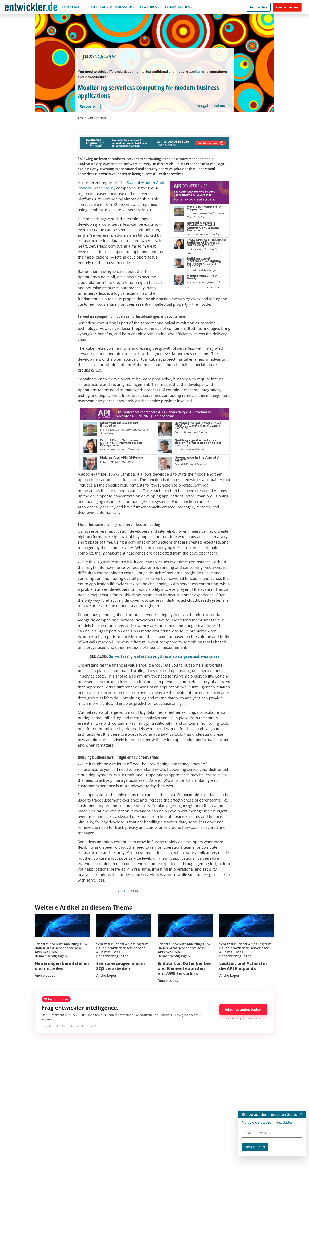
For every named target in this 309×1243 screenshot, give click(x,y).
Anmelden (258, 7)
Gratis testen (287, 7)
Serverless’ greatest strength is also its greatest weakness (164, 656)
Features (148, 7)
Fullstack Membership (110, 7)
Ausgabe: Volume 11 (214, 106)
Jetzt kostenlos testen (243, 1009)
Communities (177, 7)
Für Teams (71, 7)
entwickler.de (31, 8)
